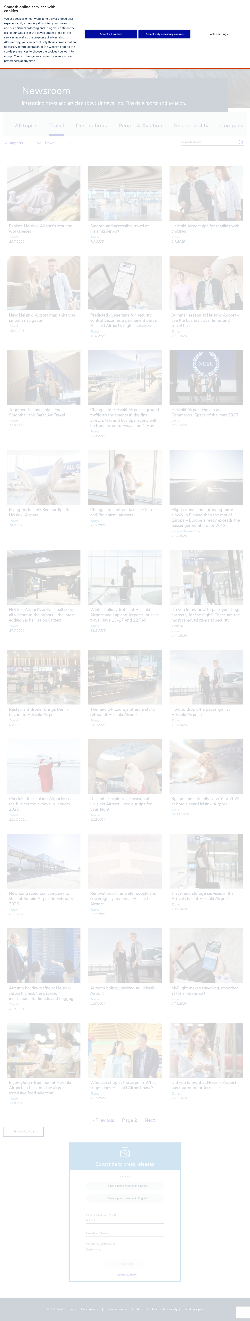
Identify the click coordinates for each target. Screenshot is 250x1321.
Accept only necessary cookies (165, 34)
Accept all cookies (111, 34)
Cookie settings (218, 34)
